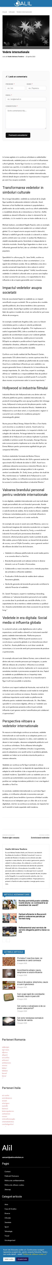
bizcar (4, 1076)
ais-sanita (5, 1095)
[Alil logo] (26, 3)
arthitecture (6, 1063)
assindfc (5, 1106)
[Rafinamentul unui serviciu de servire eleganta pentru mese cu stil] (10, 931)
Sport (7, 1227)
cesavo (4, 1116)
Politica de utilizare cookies (14, 1185)
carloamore (6, 1114)
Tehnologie (8, 1231)
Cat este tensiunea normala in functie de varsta (30, 1019)
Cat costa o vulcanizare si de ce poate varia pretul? (31, 1007)
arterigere (5, 1103)
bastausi (5, 1108)
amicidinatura (7, 1098)
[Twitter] (10, 149)
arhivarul (5, 1060)
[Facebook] (5, 149)
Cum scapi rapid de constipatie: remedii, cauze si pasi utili (31, 995)
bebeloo (5, 1071)
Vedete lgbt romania (11, 838)
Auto (6, 1204)
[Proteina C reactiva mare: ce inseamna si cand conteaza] (9, 961)
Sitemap (8, 1189)
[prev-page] (4, 940)
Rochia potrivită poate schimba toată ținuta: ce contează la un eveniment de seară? (33, 903)
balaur (4, 1068)
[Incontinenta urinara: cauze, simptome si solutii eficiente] (9, 973)
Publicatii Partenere (12, 1176)
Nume (30, 84)
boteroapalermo (8, 1111)
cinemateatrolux (8, 1122)
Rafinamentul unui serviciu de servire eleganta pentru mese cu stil (34, 929)
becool (4, 1073)
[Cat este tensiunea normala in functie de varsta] (9, 1021)
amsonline (5, 1058)
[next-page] (8, 940)
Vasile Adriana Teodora (16, 56)
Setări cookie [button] (9, 1259)
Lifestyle (12, 12)
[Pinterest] (16, 149)
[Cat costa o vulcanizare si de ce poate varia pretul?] (9, 1009)
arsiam (4, 1101)
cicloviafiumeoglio (8, 1119)
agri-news (5, 1050)
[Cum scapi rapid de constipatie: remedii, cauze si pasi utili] (9, 997)
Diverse (7, 1213)
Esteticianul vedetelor (40, 838)
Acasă (5, 12)
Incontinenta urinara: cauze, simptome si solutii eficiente (29, 971)
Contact (7, 1171)
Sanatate (8, 1222)
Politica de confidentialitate (14, 1180)
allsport (5, 1055)
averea (4, 1065)
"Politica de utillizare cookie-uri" (35, 1254)
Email (9, 95)
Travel (7, 1236)
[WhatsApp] (22, 149)
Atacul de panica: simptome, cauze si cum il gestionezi (32, 983)
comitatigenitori (8, 1124)
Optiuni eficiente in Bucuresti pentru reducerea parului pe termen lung (32, 916)
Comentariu (12, 106)
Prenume (10, 84)
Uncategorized (10, 1240)
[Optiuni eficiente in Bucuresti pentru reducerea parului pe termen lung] (10, 918)
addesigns (5, 1047)
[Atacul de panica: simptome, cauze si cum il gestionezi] (9, 985)
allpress (5, 1052)
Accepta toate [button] (22, 1259)
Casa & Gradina (10, 1209)
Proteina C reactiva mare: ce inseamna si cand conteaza (29, 959)
